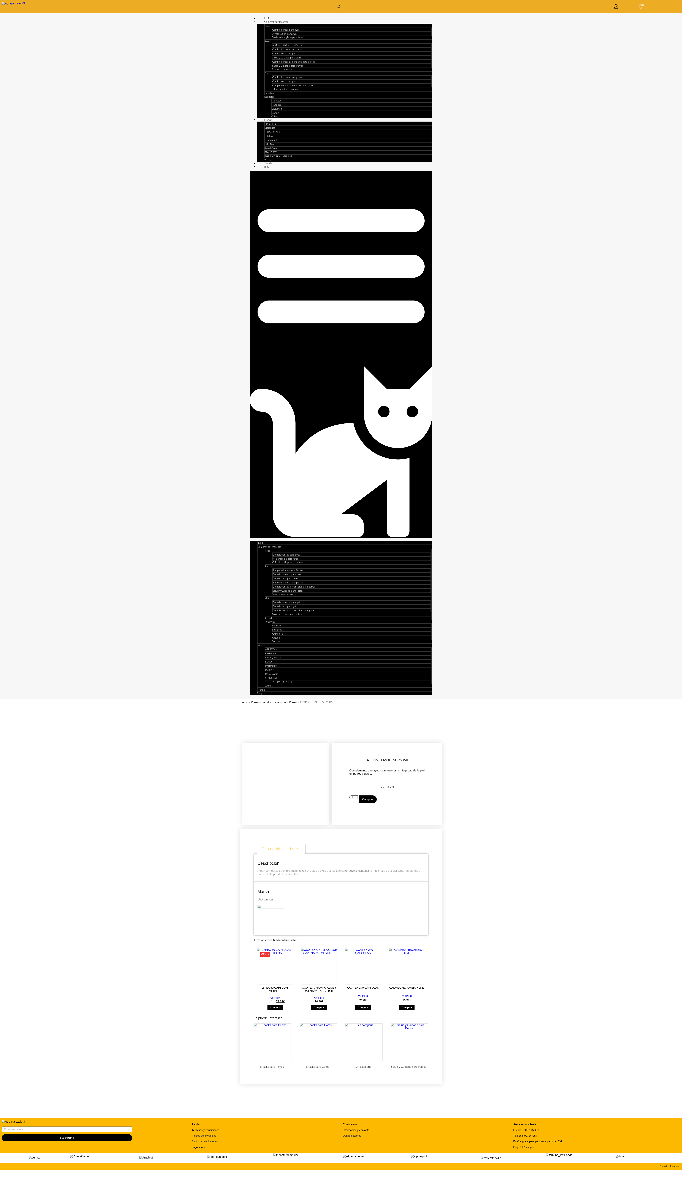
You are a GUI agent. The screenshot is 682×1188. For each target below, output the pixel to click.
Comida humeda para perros (287, 49)
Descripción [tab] (271, 849)
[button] (341, 354)
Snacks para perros (282, 69)
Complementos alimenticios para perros (293, 62)
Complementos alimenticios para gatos (293, 85)
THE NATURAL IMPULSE (278, 156)
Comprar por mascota (276, 22)
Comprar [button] (275, 1007)
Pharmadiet (271, 140)
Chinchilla (277, 109)
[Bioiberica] (271, 907)
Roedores (269, 97)
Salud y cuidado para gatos (286, 89)
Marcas (268, 120)
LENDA (269, 136)
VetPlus (268, 160)
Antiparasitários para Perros (287, 45)
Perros (268, 41)
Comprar (367, 799)
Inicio (267, 18)
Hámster (276, 101)
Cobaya (275, 116)
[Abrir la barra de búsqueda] (338, 6)
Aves (267, 26)
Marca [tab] (295, 849)
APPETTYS (270, 124)
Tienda (268, 163)
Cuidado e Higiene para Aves (287, 37)
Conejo (275, 113)
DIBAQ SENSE (272, 132)
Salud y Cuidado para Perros (287, 66)
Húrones (276, 105)
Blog (266, 166)
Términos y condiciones (205, 1129)
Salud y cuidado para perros (287, 58)
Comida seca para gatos (285, 81)
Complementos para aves (285, 30)
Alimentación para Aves (284, 34)
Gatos (268, 73)
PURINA (269, 144)
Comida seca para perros (285, 53)
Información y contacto (356, 1129)
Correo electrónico (13, 1124)
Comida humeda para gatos (287, 77)
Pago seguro (199, 1147)
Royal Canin (271, 148)
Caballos (269, 93)
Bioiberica (270, 128)
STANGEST (271, 152)
